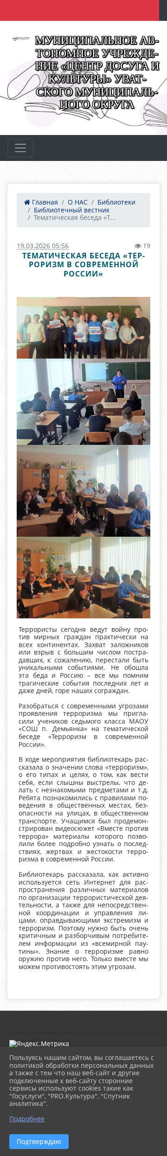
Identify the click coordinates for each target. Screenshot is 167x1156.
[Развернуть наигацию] (20, 148)
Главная (44, 202)
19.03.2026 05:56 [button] (43, 245)
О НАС (78, 202)
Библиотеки (116, 202)
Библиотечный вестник (71, 210)
